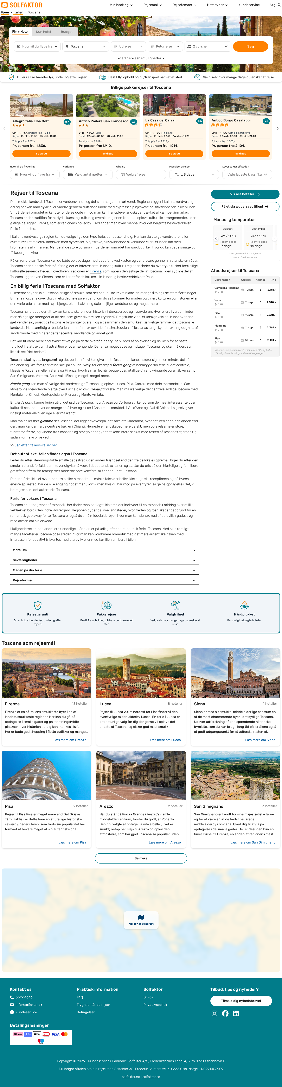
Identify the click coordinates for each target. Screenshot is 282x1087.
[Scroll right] (274, 238)
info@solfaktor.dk (29, 1005)
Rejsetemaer (182, 5)
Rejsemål (150, 5)
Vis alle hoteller (242, 194)
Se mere (141, 858)
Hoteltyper (215, 5)
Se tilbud (41, 153)
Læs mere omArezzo (165, 842)
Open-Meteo (250, 257)
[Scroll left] (215, 238)
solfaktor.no (131, 1077)
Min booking (119, 5)
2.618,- (271, 315)
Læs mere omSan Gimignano (252, 842)
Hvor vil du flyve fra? (22, 166)
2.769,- (271, 327)
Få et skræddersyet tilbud (242, 206)
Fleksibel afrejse (179, 166)
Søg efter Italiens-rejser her (35, 445)
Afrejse (120, 166)
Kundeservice (249, 5)
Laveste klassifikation (235, 166)
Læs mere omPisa (72, 842)
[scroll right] (277, 128)
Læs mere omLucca (165, 740)
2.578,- (271, 302)
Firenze (95, 271)
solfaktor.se (151, 1077)
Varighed (68, 166)
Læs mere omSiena (260, 740)
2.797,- (271, 340)
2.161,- (272, 289)
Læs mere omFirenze (69, 740)
